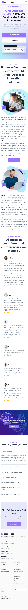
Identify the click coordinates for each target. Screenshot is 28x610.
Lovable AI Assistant (19, 583)
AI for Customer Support (20, 564)
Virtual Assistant (5, 571)
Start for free (13, 159)
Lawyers (16, 578)
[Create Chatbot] (22, 50)
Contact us (3, 594)
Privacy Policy (4, 596)
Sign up (2, 591)
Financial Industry (18, 571)
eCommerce (17, 569)
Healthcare (17, 576)
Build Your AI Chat (13, 524)
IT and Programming (19, 580)
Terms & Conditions (5, 598)
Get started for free (14, 34)
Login (2, 589)
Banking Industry (18, 567)
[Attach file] (17, 50)
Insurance (16, 574)
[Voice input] (20, 50)
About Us (3, 564)
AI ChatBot (3, 569)
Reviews (3, 567)
